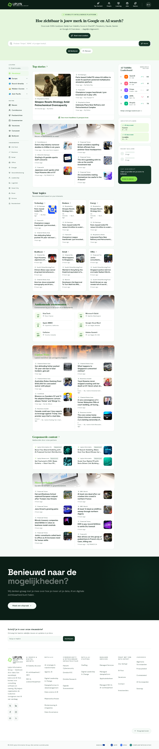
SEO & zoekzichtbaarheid (33, 680)
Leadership (15, 178)
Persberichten (17, 115)
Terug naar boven (143, 731)
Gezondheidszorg (18, 173)
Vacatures (16, 126)
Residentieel (16, 203)
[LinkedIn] (16, 705)
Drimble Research (69, 679)
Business (15, 152)
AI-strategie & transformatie (50, 666)
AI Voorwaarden (143, 682)
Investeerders (123, 690)
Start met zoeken (81, 36)
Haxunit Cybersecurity (68, 667)
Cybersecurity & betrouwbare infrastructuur (70, 659)
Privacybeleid (142, 669)
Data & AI (49, 657)
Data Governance (51, 712)
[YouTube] (10, 718)
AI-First (121, 670)
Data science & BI (51, 692)
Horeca (14, 198)
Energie (14, 168)
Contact (121, 684)
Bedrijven (74, 51)
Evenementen (17, 120)
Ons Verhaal (122, 664)
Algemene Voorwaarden (142, 663)
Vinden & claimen (128, 179)
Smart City (15, 188)
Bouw (13, 193)
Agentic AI (48, 672)
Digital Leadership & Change (51, 679)
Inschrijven (69, 639)
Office (14, 162)
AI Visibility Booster (33, 666)
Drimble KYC (67, 672)
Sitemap (140, 689)
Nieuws (14, 105)
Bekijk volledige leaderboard (130, 111)
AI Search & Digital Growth (31, 659)
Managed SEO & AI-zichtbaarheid (106, 686)
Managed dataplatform (105, 673)
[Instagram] (16, 712)
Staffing (84, 665)
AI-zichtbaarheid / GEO (33, 673)
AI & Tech (15, 147)
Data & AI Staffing (85, 658)
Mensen (88, 51)
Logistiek (15, 183)
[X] (10, 705)
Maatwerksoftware (52, 699)
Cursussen (16, 131)
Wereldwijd (16, 73)
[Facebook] (10, 712)
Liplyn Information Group (21, 745)
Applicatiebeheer (106, 678)
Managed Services (104, 658)
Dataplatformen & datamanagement (52, 686)
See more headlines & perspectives (74, 117)
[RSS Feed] (16, 718)
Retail (13, 157)
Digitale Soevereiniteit (68, 687)
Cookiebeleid (142, 675)
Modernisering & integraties (51, 706)
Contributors (17, 110)
